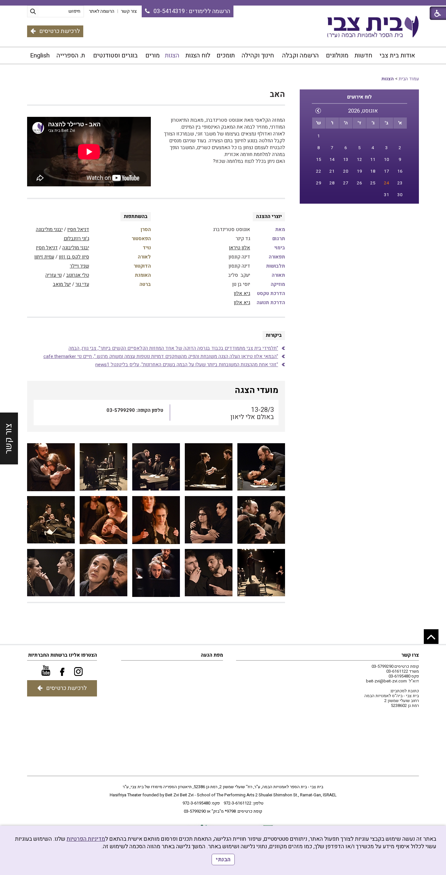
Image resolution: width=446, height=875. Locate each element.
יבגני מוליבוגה (49, 229)
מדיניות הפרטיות (86, 839)
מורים (152, 55)
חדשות (363, 55)
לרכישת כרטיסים (59, 31)
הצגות (172, 55)
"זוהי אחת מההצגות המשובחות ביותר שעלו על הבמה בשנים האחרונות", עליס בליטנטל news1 (186, 364)
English (40, 55)
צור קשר (8, 438)
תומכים (225, 55)
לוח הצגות (197, 55)
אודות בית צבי (397, 55)
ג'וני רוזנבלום (76, 238)
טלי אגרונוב (77, 275)
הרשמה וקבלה (300, 55)
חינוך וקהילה (258, 55)
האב (277, 94)
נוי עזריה (53, 275)
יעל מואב (62, 284)
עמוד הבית (409, 78)
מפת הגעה (212, 655)
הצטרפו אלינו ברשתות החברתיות (62, 655)
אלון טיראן (239, 247)
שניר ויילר (79, 266)
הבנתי (223, 859)
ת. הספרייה (70, 55)
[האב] (261, 467)
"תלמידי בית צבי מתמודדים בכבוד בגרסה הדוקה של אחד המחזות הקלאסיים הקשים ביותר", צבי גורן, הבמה (173, 348)
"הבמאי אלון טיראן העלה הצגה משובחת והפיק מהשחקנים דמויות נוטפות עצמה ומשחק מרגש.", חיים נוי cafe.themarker (160, 356)
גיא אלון (242, 293)
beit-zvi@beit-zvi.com (386, 681)
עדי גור (82, 284)
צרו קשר (410, 655)
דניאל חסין (78, 229)
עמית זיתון (44, 256)
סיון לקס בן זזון (74, 256)
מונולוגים (337, 55)
